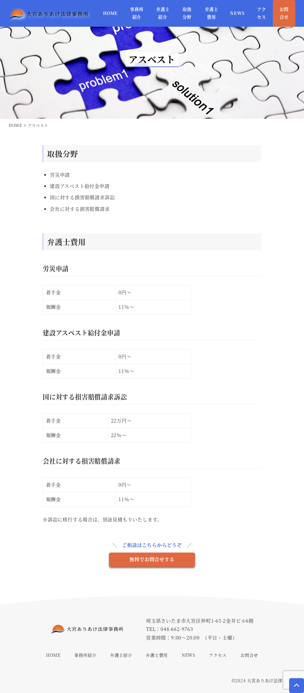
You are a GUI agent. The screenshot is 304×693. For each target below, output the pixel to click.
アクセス (218, 655)
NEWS (188, 655)
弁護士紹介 (121, 655)
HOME (53, 655)
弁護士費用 (157, 655)
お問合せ (249, 655)
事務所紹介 (85, 655)
